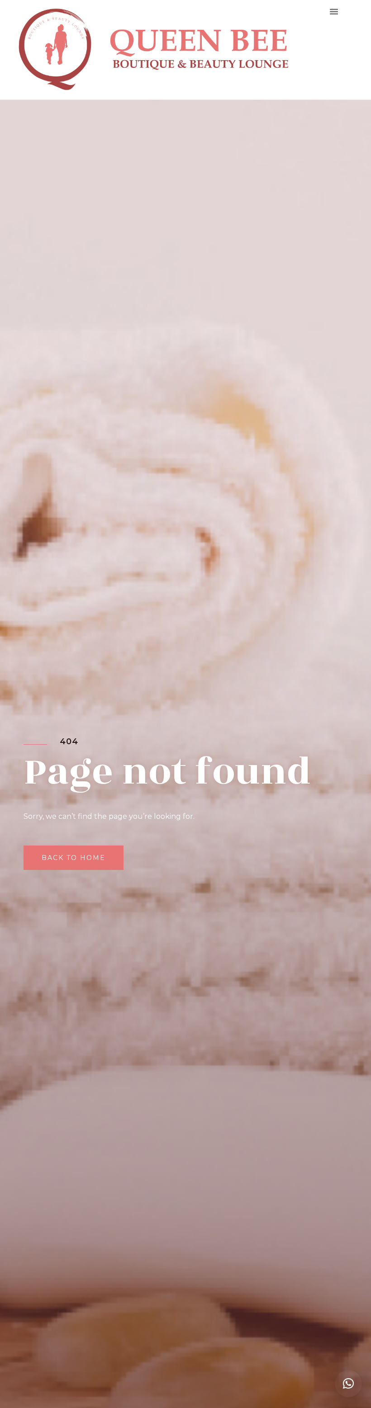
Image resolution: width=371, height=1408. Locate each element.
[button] (334, 11)
